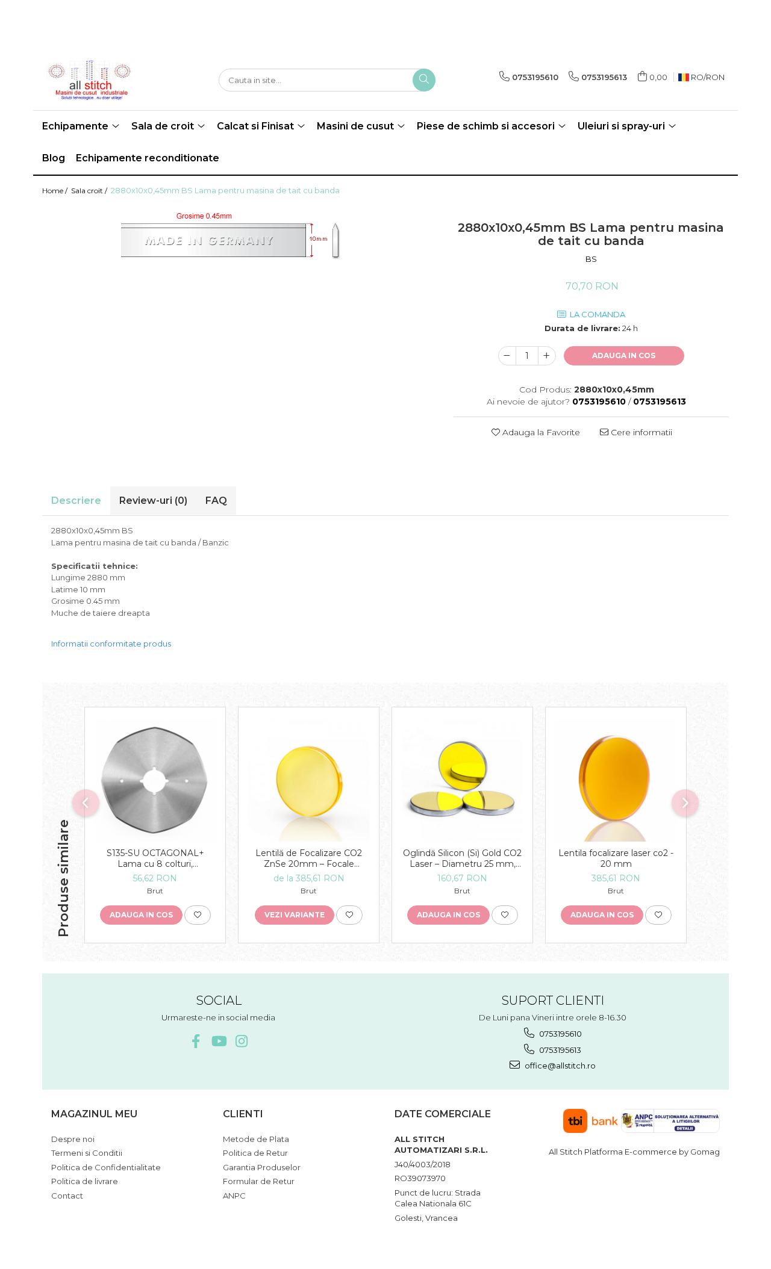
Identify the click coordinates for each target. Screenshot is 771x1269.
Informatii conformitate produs (111, 643)
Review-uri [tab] (153, 500)
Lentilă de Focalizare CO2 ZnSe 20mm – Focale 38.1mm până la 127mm (308, 858)
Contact (67, 1195)
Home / (55, 190)
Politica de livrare (84, 1181)
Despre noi (73, 1139)
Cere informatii (640, 432)
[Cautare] (424, 80)
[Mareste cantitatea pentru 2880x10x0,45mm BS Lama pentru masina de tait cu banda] (547, 355)
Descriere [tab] (76, 500)
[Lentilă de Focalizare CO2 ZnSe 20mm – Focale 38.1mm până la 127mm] (309, 780)
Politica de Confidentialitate (106, 1167)
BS (591, 259)
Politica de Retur (255, 1153)
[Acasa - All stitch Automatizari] (102, 80)
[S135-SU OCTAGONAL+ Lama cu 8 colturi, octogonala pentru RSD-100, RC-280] (155, 780)
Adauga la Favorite (540, 432)
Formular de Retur (259, 1181)
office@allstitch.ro (559, 1065)
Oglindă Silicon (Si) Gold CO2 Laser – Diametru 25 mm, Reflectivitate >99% (462, 858)
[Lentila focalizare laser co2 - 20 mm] (616, 780)
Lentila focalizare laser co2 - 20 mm (615, 858)
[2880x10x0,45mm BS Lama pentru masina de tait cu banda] (238, 244)
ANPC (234, 1195)
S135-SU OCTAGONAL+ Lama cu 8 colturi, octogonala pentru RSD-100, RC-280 (155, 858)
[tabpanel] (238, 244)
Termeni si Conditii (86, 1153)
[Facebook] (195, 1041)
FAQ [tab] (216, 500)
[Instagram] (241, 1041)
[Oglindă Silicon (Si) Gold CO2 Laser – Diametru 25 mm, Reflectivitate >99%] (462, 780)
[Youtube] (218, 1041)
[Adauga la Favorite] (197, 915)
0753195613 (559, 1050)
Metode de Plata (256, 1139)
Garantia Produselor (262, 1167)
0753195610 (559, 1033)
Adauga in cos (623, 355)
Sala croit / (90, 190)
